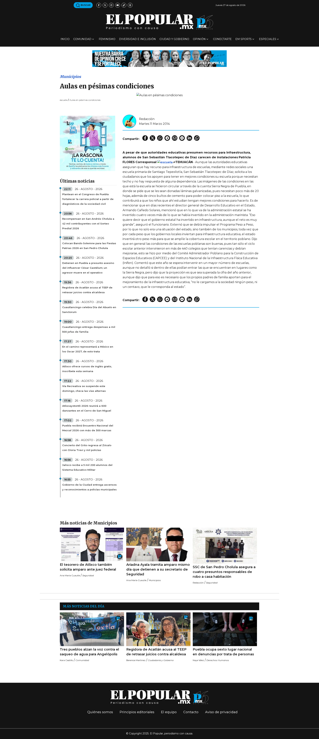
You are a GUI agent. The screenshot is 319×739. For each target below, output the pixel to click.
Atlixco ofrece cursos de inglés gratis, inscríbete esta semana (87, 369)
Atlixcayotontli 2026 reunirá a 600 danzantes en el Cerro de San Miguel (86, 408)
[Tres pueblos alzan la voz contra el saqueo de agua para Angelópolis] (92, 629)
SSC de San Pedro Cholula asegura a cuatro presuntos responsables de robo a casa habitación (224, 572)
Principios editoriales (137, 712)
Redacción (147, 119)
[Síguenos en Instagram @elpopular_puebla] (111, 5)
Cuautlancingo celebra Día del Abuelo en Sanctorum (89, 309)
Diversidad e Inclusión (137, 39)
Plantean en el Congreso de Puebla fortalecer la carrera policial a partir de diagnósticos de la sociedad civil (88, 199)
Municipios (70, 76)
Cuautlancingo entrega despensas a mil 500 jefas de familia (88, 329)
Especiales (267, 39)
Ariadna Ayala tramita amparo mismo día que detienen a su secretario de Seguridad (158, 569)
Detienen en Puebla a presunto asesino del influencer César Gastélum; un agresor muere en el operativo (88, 268)
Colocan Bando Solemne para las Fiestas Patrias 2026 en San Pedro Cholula (89, 246)
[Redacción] (129, 121)
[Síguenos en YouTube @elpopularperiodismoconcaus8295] (117, 5)
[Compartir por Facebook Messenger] (182, 138)
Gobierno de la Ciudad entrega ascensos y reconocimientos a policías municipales (89, 487)
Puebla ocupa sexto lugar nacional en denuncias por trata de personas (223, 651)
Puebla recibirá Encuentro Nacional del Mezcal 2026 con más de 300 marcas (87, 428)
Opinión (199, 39)
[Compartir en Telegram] (167, 138)
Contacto (190, 712)
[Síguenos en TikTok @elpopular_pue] (123, 5)
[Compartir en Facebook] (145, 138)
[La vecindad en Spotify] (87, 143)
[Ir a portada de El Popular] (159, 22)
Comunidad (82, 39)
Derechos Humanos (217, 660)
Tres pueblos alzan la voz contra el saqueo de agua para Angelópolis (89, 651)
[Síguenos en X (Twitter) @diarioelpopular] (105, 5)
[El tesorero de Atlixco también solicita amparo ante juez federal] (92, 544)
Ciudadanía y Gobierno (161, 660)
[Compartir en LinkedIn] (189, 138)
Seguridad (88, 575)
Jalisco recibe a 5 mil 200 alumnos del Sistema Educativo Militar (87, 467)
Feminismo (107, 39)
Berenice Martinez (135, 660)
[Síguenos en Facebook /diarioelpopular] (98, 5)
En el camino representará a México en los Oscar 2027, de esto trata (87, 349)
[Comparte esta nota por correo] (175, 138)
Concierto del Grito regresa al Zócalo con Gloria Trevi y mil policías (86, 448)
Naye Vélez (198, 660)
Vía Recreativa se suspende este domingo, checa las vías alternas (84, 388)
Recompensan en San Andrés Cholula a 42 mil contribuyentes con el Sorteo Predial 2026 (88, 223)
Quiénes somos (100, 712)
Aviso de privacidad (221, 712)
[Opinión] (159, 58)
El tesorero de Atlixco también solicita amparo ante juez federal (88, 567)
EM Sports (243, 39)
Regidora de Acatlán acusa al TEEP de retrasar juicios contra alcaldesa (87, 290)
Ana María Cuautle (70, 575)
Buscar (85, 5)
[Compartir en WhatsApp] (160, 138)
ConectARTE (222, 39)
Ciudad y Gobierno (174, 39)
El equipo (169, 712)
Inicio (65, 39)
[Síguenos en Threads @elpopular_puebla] (130, 5)
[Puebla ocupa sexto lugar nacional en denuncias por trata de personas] (225, 629)
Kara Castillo (66, 660)
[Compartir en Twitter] (152, 138)
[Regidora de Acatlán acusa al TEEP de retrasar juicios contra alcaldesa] (158, 629)
